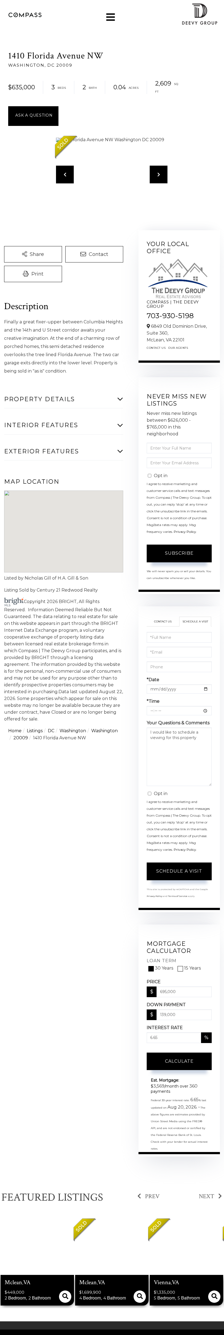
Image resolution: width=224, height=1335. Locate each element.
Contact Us (156, 348)
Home (15, 730)
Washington (73, 730)
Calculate (179, 1061)
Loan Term (161, 960)
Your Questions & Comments (178, 722)
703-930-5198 (170, 315)
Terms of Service (177, 896)
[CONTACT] (33, 116)
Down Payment (166, 1004)
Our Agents (178, 348)
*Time (153, 701)
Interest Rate (165, 1027)
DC (51, 730)
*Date (153, 679)
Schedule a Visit (195, 621)
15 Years (192, 968)
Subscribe (179, 553)
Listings (35, 730)
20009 (20, 737)
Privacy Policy (185, 532)
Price (154, 981)
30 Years (164, 968)
